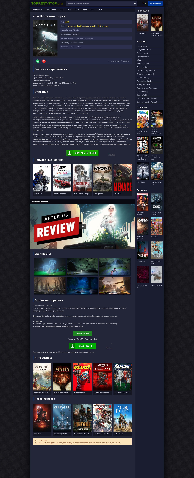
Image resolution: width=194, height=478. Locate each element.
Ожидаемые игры (144, 49)
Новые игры (38, 9)
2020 (100, 9)
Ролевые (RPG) (143, 77)
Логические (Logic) (74, 26)
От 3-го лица (102, 26)
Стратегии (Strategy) (145, 74)
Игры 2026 (51, 9)
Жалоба (126, 61)
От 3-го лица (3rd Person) (147, 102)
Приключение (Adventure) (147, 88)
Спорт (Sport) (142, 91)
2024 (69, 9)
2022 (85, 9)
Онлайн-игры (142, 53)
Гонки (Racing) (142, 67)
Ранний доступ (143, 56)
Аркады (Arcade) (89, 26)
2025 (62, 9)
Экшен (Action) (143, 63)
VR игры (140, 60)
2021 (92, 9)
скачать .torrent (82, 333)
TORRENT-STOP (47, 3)
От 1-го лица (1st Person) (147, 98)
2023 (67, 22)
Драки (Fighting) (143, 95)
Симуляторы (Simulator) (146, 70)
